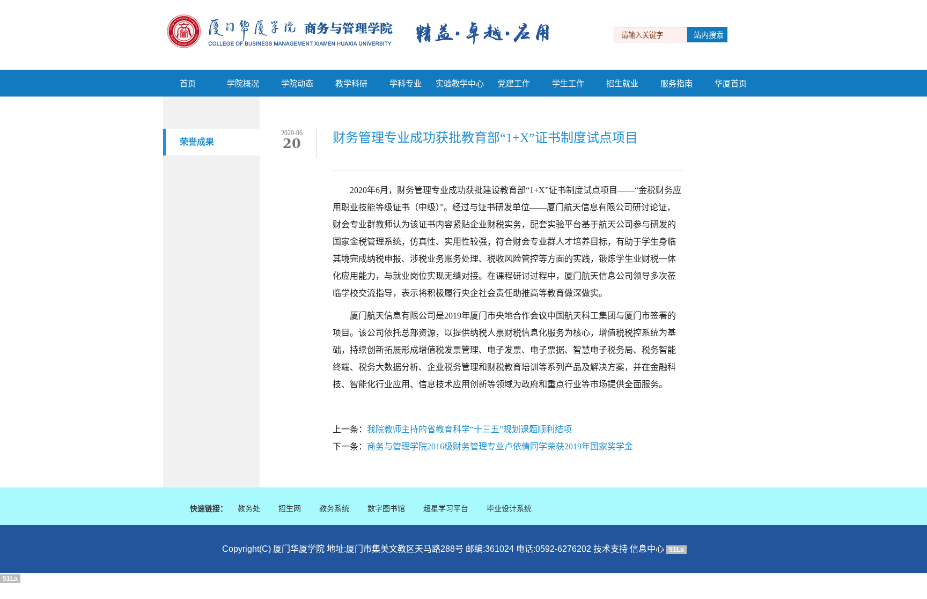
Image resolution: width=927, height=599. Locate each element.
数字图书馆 (386, 509)
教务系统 (334, 509)
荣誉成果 (197, 141)
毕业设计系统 (509, 509)
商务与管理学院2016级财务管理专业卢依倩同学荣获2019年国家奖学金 (500, 446)
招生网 (289, 509)
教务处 (249, 509)
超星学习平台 (445, 509)
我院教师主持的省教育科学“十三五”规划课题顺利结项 (469, 429)
